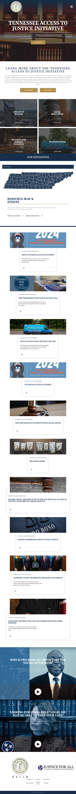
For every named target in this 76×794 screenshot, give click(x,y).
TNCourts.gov (30, 783)
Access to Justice (27, 251)
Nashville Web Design (38, 792)
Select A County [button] (7, 166)
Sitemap (46, 783)
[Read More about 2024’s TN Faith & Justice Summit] (23, 268)
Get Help (47, 90)
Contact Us (29, 779)
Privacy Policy (38, 783)
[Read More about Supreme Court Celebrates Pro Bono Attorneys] (15, 591)
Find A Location (13, 216)
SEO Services (43, 792)
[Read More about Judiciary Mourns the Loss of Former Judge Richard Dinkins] (10, 636)
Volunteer (29, 90)
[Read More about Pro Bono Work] (31, 470)
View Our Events (32, 216)
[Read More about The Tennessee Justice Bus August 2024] (20, 311)
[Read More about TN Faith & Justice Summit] (26, 393)
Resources (46, 779)
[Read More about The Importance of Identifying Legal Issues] (17, 431)
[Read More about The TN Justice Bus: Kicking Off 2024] (22, 355)
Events (38, 779)
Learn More (38, 42)
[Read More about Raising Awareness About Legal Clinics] (20, 548)
